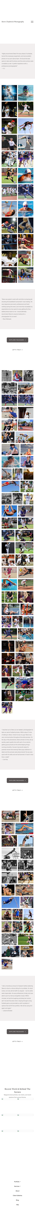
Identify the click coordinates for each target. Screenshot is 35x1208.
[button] (32, 22)
